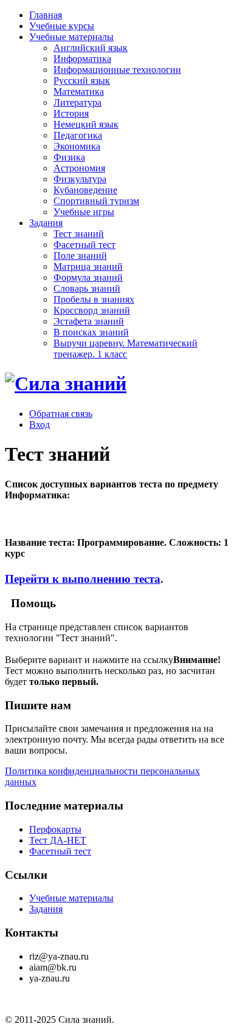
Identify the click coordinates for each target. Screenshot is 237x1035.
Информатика (82, 58)
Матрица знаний (88, 266)
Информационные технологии (117, 69)
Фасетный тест (84, 244)
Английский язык (90, 48)
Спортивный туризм (96, 201)
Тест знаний (78, 234)
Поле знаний (80, 255)
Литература (77, 102)
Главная (45, 15)
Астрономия (79, 168)
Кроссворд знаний (91, 310)
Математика (78, 91)
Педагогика (77, 135)
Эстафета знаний (88, 321)
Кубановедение (85, 190)
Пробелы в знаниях (93, 299)
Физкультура (79, 179)
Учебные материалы (71, 37)
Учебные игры (83, 212)
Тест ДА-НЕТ (57, 840)
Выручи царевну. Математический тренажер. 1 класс (125, 348)
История (71, 113)
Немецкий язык (85, 124)
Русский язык (81, 80)
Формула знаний (88, 277)
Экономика (76, 146)
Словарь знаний (86, 288)
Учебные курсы (61, 26)
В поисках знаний (91, 332)
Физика (69, 157)
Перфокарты (55, 829)
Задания (46, 223)
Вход (39, 424)
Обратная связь (60, 413)
